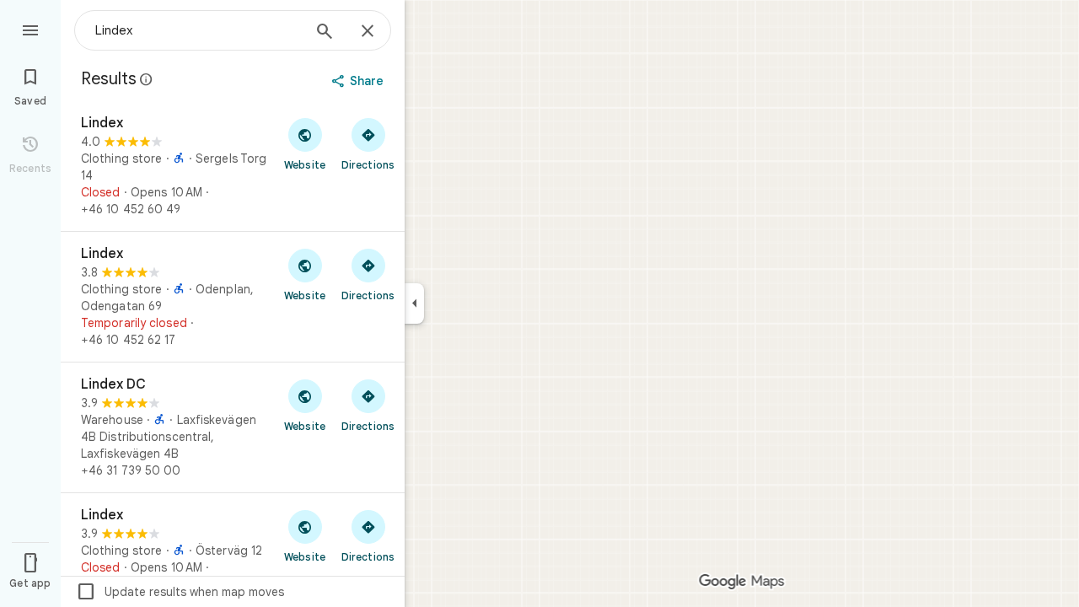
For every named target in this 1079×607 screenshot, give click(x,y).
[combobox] (198, 30)
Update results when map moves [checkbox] (180, 592)
